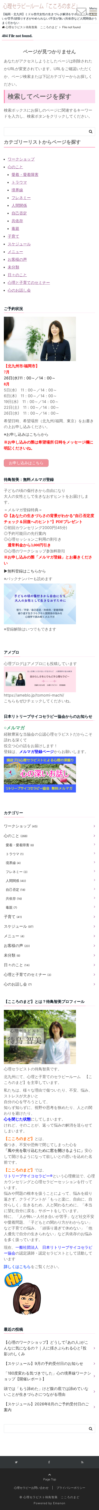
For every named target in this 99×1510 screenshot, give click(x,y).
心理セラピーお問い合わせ (31, 1488)
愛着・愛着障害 (25, 174)
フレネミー (21, 197)
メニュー (15, 251)
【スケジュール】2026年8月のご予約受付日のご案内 (46, 1407)
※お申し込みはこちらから (26, 434)
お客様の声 (17, 259)
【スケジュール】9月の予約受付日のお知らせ (43, 1363)
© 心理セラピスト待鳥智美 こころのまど (49, 1497)
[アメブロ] (40, 669)
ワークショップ (21, 159)
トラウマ (19, 182)
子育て (13, 236)
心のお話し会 (19, 290)
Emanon (59, 1503)
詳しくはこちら (17, 1267)
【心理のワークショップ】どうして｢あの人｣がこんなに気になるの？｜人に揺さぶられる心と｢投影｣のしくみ (46, 1348)
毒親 (15, 228)
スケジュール (19, 244)
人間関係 (19, 205)
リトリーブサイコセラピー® (28, 1176)
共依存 (17, 220)
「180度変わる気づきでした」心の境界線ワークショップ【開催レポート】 (47, 1376)
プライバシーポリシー (70, 1488)
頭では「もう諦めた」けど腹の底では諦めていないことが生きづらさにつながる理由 (46, 1391)
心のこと (15, 166)
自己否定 (19, 213)
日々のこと (17, 274)
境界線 (17, 190)
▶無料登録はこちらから (25, 571)
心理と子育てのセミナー (29, 282)
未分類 (13, 267)
